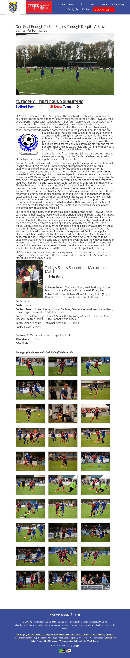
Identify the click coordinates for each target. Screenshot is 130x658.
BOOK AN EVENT (103, 9)
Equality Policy (99, 634)
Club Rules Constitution (59, 634)
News (92, 4)
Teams (71, 4)
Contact (86, 9)
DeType (76, 645)
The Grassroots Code (46, 638)
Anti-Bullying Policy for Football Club (32, 634)
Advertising (118, 4)
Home (61, 4)
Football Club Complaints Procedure (71, 638)
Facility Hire (73, 9)
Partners (105, 4)
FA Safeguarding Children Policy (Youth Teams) (79, 641)
